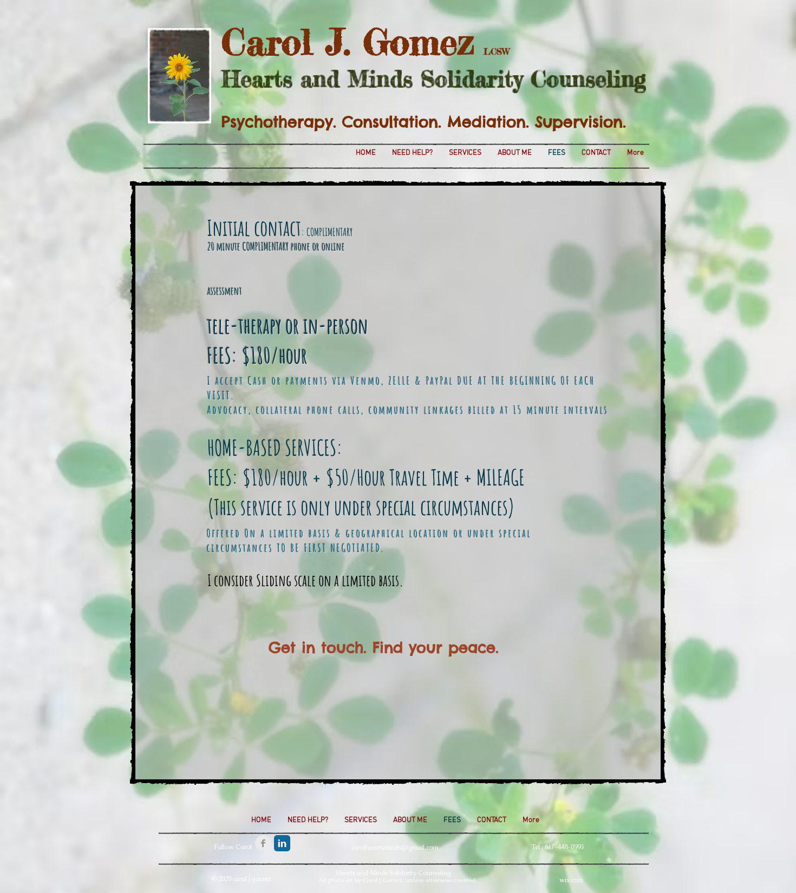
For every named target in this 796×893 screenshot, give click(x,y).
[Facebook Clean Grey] (263, 843)
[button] (383, 647)
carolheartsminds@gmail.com (394, 847)
